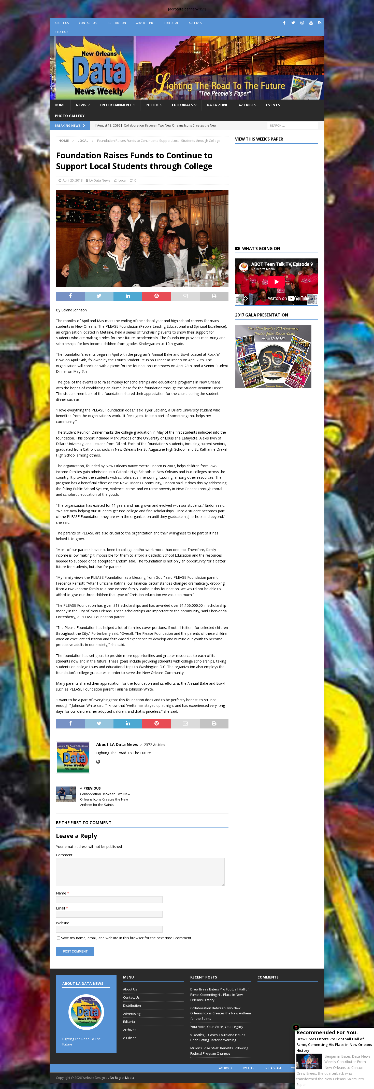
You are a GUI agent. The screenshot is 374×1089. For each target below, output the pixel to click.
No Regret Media (122, 1078)
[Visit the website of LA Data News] (98, 761)
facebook (225, 1068)
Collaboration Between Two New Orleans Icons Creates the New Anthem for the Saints (220, 1013)
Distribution (116, 23)
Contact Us (87, 23)
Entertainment (116, 104)
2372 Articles (154, 744)
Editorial (171, 23)
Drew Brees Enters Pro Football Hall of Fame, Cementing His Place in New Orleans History (334, 1045)
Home (60, 104)
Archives (195, 23)
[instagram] (302, 22)
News (81, 104)
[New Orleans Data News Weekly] (187, 96)
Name (61, 893)
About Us (62, 23)
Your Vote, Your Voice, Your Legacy (216, 1026)
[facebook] (284, 22)
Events (273, 104)
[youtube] (311, 22)
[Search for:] (292, 125)
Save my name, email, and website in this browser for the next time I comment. (126, 937)
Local (122, 180)
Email (61, 908)
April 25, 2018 (72, 180)
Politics (154, 104)
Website (62, 922)
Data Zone (217, 104)
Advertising (145, 23)
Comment (64, 854)
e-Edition (61, 32)
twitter (248, 1068)
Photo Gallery (69, 115)
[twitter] (293, 22)
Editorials (182, 104)
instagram (273, 1068)
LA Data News (99, 180)
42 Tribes (247, 104)
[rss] (319, 22)
